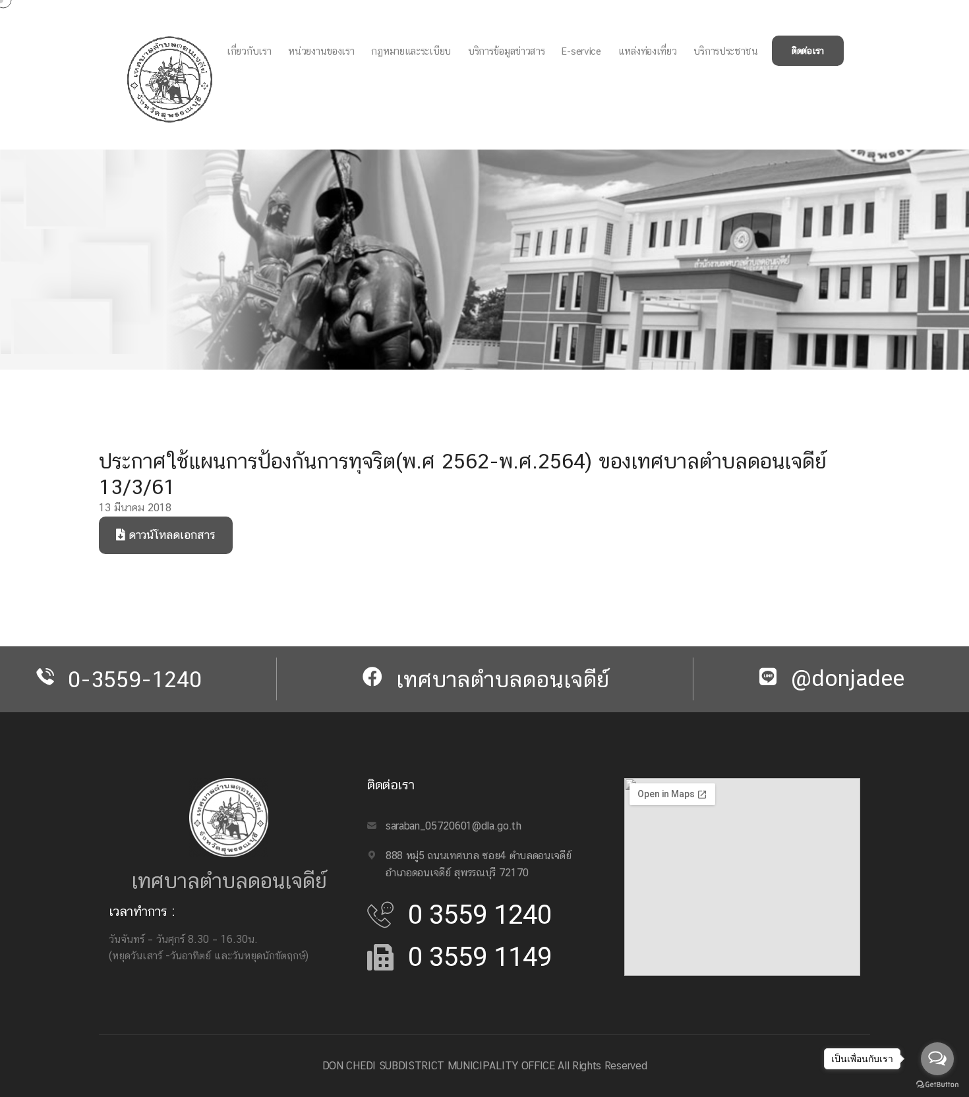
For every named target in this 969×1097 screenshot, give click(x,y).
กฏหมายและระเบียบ (411, 51)
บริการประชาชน (725, 51)
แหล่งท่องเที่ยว (647, 51)
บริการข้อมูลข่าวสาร (506, 51)
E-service (581, 51)
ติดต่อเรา (808, 50)
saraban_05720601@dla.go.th (453, 826)
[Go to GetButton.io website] (937, 1084)
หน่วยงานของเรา (321, 51)
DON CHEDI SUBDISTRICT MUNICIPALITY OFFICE (438, 1065)
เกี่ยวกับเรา (249, 51)
